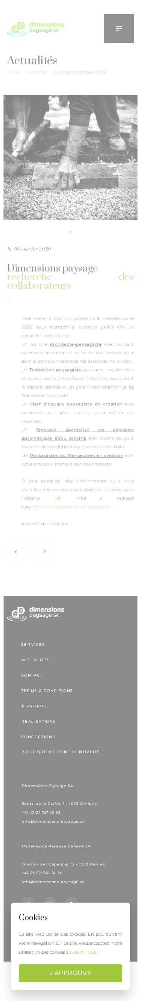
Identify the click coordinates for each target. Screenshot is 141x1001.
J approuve (71, 973)
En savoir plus (82, 952)
